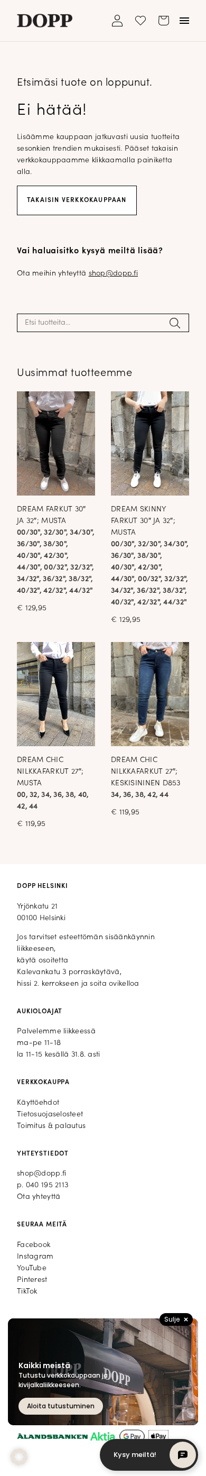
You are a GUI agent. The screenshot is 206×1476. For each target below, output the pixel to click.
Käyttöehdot (38, 1103)
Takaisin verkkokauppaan (77, 200)
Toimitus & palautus (51, 1126)
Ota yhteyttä (38, 1197)
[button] (19, 1457)
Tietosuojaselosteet (50, 1115)
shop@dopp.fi (113, 274)
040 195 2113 (47, 1185)
